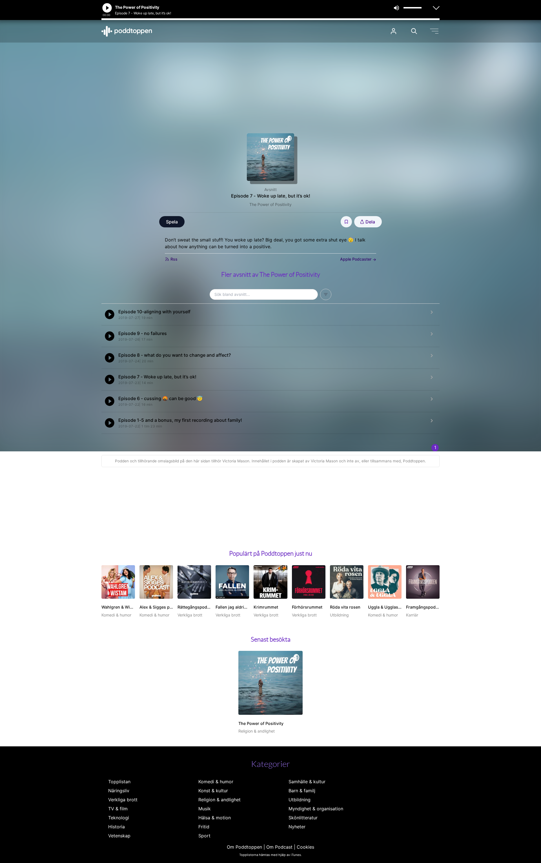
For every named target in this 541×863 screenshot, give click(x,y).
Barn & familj (302, 790)
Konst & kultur (213, 790)
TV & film (118, 808)
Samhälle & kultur (307, 781)
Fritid (203, 826)
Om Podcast (279, 847)
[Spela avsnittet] (109, 314)
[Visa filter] (325, 294)
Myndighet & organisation (316, 808)
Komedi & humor (215, 781)
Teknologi (118, 817)
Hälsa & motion (214, 817)
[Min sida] (393, 31)
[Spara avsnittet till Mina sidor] (346, 221)
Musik (204, 808)
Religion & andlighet (219, 799)
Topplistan (119, 781)
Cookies (305, 847)
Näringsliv (118, 790)
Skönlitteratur (303, 817)
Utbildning (300, 799)
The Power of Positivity (270, 204)
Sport (204, 835)
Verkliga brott (123, 799)
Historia (116, 826)
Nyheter (297, 826)
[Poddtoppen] (126, 31)
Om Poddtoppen (244, 847)
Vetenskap (119, 835)
